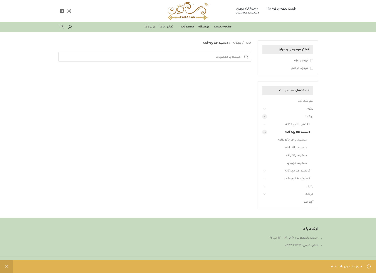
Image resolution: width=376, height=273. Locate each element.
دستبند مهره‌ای (297, 163)
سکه (310, 109)
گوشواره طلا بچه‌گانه (297, 178)
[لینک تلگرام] (61, 11)
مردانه (309, 194)
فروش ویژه (301, 60)
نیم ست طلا (305, 101)
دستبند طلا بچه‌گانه (297, 132)
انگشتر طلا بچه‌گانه (297, 124)
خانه (248, 43)
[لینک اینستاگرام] (68, 11)
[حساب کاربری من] (70, 27)
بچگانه (309, 116)
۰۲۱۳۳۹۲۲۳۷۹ (293, 245)
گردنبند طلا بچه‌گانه (297, 171)
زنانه (310, 186)
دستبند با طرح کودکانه (292, 140)
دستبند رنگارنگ (296, 155)
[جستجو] (246, 57)
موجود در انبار (300, 68)
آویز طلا (308, 202)
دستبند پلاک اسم (296, 148)
